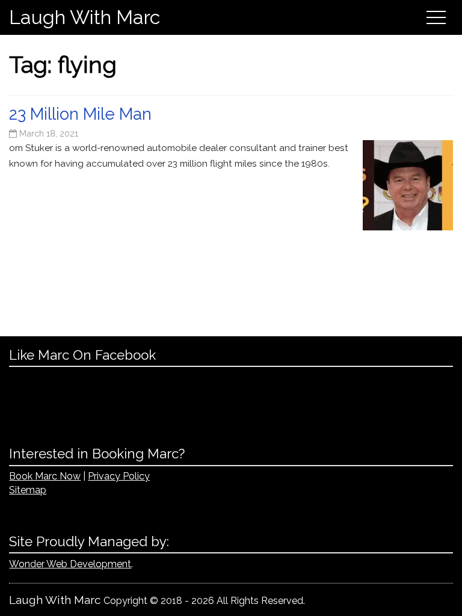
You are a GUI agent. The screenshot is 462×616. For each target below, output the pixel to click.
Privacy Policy (119, 476)
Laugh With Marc (84, 17)
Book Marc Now (45, 476)
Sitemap (27, 490)
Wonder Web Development (70, 564)
